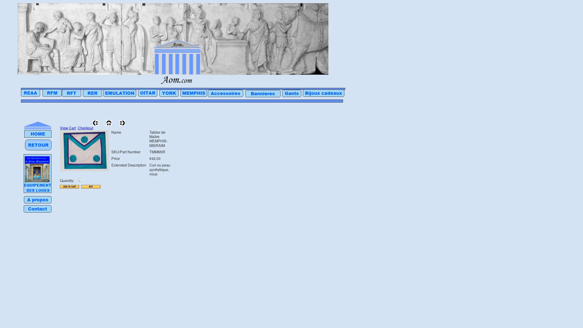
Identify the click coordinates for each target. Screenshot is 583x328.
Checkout (85, 128)
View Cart (68, 128)
